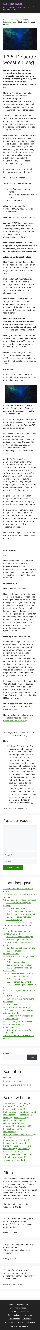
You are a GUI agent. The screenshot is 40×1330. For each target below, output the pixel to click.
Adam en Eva (11, 1103)
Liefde (8, 1146)
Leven (23, 1143)
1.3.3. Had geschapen (15, 908)
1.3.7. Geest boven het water (18, 917)
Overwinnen (25, 1149)
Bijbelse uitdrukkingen (13, 1081)
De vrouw (26, 1115)
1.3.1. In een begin (14, 920)
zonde (21, 1160)
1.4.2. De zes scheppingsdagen (19, 937)
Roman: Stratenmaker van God (17, 1085)
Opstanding (10, 1149)
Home (5, 20)
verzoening (9, 1160)
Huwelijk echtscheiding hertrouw (19, 1134)
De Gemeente (14, 1319)
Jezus (7, 1137)
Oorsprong (14, 20)
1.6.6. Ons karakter (14, 996)
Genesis (22, 1123)
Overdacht (27, 1319)
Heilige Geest (24, 1126)
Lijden (18, 1146)
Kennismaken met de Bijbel (17, 1140)
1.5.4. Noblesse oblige (15, 962)
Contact (21, 1322)
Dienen (8, 1118)
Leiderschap (10, 1143)
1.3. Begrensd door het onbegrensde (19, 900)
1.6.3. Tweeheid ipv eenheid (18, 982)
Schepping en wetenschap (17, 1154)
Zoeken (6, 1053)
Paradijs (8, 1151)
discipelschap (21, 1118)
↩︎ (32, 803)
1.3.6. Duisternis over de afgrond (20, 914)
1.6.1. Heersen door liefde (17, 976)
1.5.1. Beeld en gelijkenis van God (20, 948)
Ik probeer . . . (10, 1322)
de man (31, 1112)
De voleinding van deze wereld (20, 1315)
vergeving (21, 1157)
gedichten (20, 1120)
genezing (9, 1126)
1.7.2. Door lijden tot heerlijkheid (20, 1021)
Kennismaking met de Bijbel (20, 1308)
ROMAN (19, 1151)
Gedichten (8, 1077)
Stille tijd (8, 1157)
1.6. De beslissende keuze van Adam (19, 973)
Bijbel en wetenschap (14, 1109)
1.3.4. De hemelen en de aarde (19, 911)
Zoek (31, 1057)
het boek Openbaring (14, 1129)
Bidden (21, 1106)
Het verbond (10, 1132)
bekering (25, 1103)
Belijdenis (9, 1106)
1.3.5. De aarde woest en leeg (19, 922)
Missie (27, 1146)
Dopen (8, 1120)
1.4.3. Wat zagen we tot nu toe (19, 939)
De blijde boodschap (14, 1112)
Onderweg (25, 1311)
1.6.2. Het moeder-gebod (17, 979)
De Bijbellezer (12, 4)
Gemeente (9, 1123)
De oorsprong (11, 1115)
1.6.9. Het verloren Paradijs (18, 1007)
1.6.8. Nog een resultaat (16, 1004)
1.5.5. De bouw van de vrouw (19, 965)
